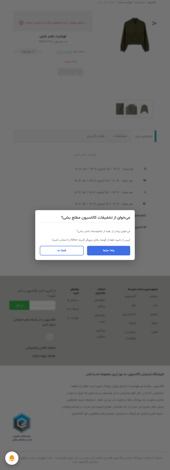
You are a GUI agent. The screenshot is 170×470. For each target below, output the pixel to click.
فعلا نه (61, 250)
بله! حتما (108, 250)
